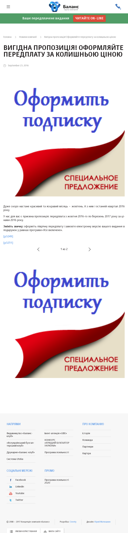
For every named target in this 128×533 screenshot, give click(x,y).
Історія (86, 433)
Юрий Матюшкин (102, 522)
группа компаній (64, 7)
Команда (87, 440)
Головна (7, 37)
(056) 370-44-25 (118, 7)
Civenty (73, 522)
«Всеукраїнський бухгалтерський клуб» (20, 444)
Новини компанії (28, 37)
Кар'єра (86, 453)
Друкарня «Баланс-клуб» (21, 452)
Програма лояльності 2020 (56, 481)
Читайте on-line (89, 18)
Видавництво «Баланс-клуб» (19, 434)
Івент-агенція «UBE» (55, 433)
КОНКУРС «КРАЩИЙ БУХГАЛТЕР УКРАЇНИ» (56, 443)
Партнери (87, 446)
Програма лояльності (56, 452)
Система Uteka (15, 459)
